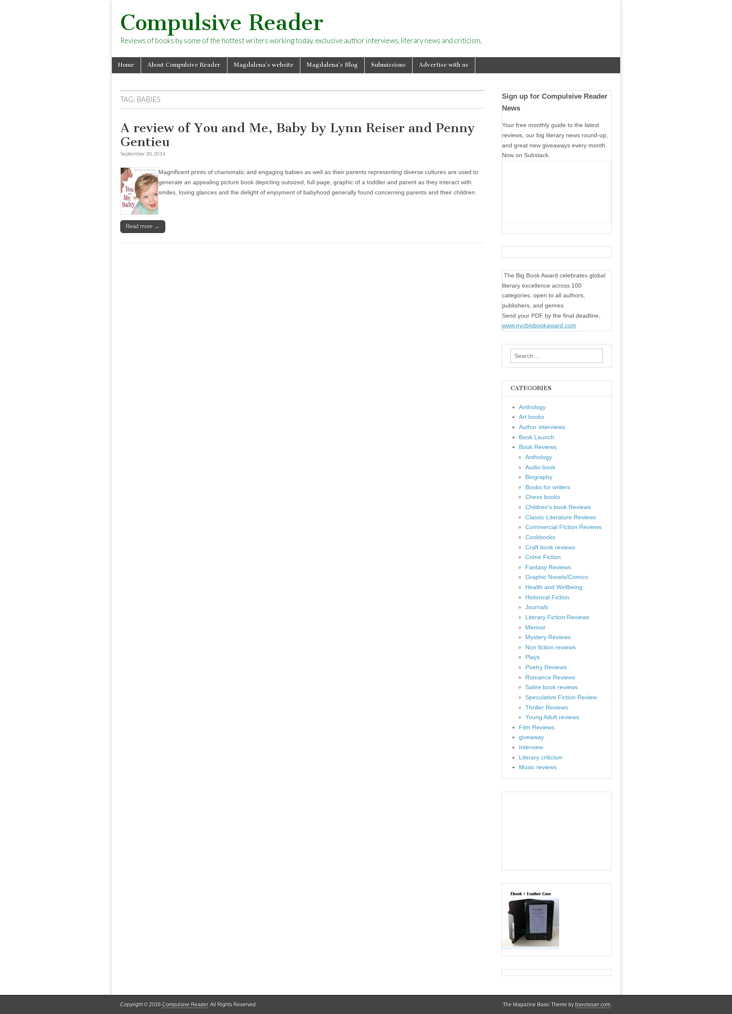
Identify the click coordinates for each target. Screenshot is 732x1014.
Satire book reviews (551, 687)
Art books (531, 416)
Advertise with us (444, 65)
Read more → (143, 226)
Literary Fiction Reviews (557, 617)
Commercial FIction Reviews (563, 527)
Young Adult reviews (552, 717)
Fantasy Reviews (548, 567)
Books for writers (547, 487)
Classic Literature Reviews (560, 517)
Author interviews (542, 427)
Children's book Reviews (558, 507)
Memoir (535, 627)
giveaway (531, 737)
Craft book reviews (550, 547)
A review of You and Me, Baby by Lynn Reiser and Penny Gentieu (297, 135)
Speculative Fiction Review (561, 697)
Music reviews (538, 767)
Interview (531, 747)
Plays (532, 657)
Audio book (540, 467)
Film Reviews (537, 727)
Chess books (542, 496)
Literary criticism (541, 757)
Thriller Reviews (546, 707)
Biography (538, 477)
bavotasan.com (592, 1005)
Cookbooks (540, 537)
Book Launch (536, 437)
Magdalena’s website (264, 65)
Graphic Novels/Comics (556, 576)
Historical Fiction (547, 597)
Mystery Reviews (548, 637)
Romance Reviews (550, 677)
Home (126, 65)
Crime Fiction (543, 557)
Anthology (532, 407)
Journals (536, 607)
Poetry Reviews (546, 667)
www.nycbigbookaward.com (539, 325)
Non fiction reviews (550, 647)
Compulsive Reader (221, 23)
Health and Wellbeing (553, 587)
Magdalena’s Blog (332, 65)
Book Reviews (538, 446)
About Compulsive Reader (184, 65)
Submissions (388, 65)
